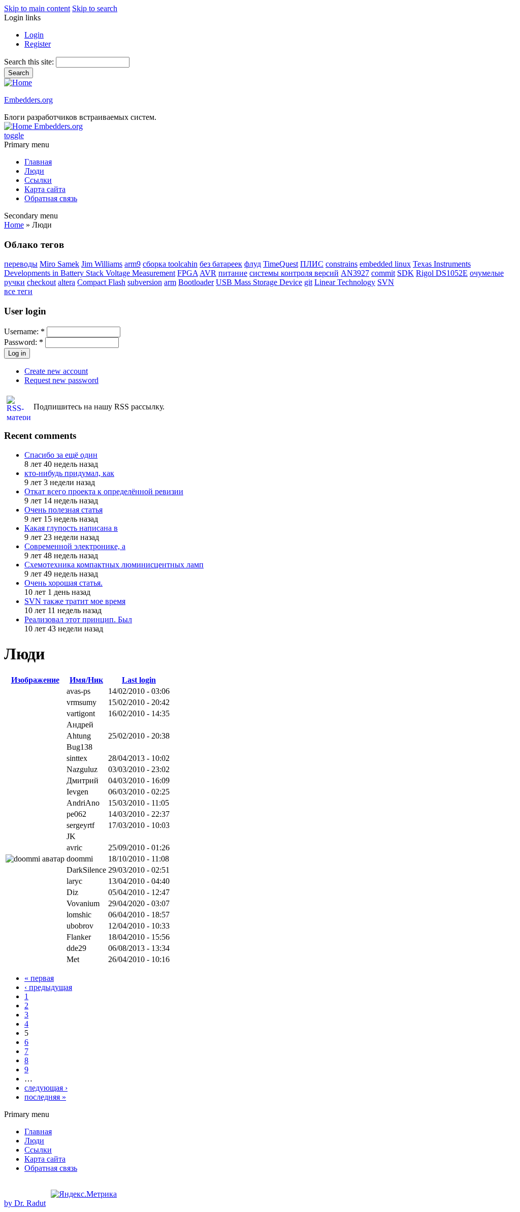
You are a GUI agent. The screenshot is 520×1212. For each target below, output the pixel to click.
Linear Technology (344, 282)
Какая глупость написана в (71, 528)
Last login (139, 680)
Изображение (35, 680)
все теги (18, 291)
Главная (38, 161)
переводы (21, 264)
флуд (252, 264)
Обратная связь (50, 198)
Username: (24, 331)
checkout (41, 282)
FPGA (187, 273)
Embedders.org (28, 99)
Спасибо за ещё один (61, 455)
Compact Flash (101, 282)
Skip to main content (37, 8)
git (308, 282)
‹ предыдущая (48, 987)
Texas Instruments (442, 264)
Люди (34, 171)
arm (170, 282)
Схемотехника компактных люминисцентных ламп (114, 564)
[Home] (18, 82)
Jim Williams (101, 264)
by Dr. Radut (25, 1203)
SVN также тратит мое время (74, 601)
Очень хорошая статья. (63, 583)
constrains (342, 264)
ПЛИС (311, 264)
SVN (385, 282)
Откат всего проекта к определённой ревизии (103, 491)
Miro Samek (59, 264)
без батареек (221, 264)
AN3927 (355, 273)
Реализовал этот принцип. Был (78, 619)
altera (66, 282)
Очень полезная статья (63, 509)
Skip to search (94, 8)
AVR (208, 273)
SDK (405, 273)
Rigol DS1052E (442, 273)
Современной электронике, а (74, 546)
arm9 (132, 264)
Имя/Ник (86, 680)
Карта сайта (45, 189)
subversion (144, 282)
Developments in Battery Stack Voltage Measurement (89, 273)
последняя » (45, 1097)
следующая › (46, 1087)
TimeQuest (280, 264)
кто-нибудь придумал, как (69, 473)
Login (34, 34)
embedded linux (385, 264)
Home (14, 224)
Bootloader (196, 282)
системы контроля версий (294, 273)
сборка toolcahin (170, 264)
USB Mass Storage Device (259, 282)
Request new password (61, 380)
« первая (39, 978)
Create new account (56, 371)
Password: (23, 342)
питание (232, 273)
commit (383, 273)
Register (37, 44)
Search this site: (30, 61)
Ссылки (38, 180)
